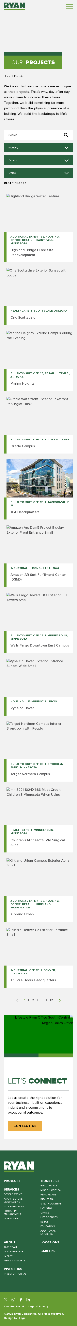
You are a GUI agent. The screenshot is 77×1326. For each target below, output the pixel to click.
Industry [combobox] (13, 147)
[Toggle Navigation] (69, 6)
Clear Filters (15, 183)
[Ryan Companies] (14, 6)
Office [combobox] (12, 173)
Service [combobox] (13, 160)
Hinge (22, 1318)
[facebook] (21, 1299)
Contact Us (25, 1126)
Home (7, 76)
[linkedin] (28, 1299)
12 (51, 1000)
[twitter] (6, 1299)
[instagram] (13, 1299)
